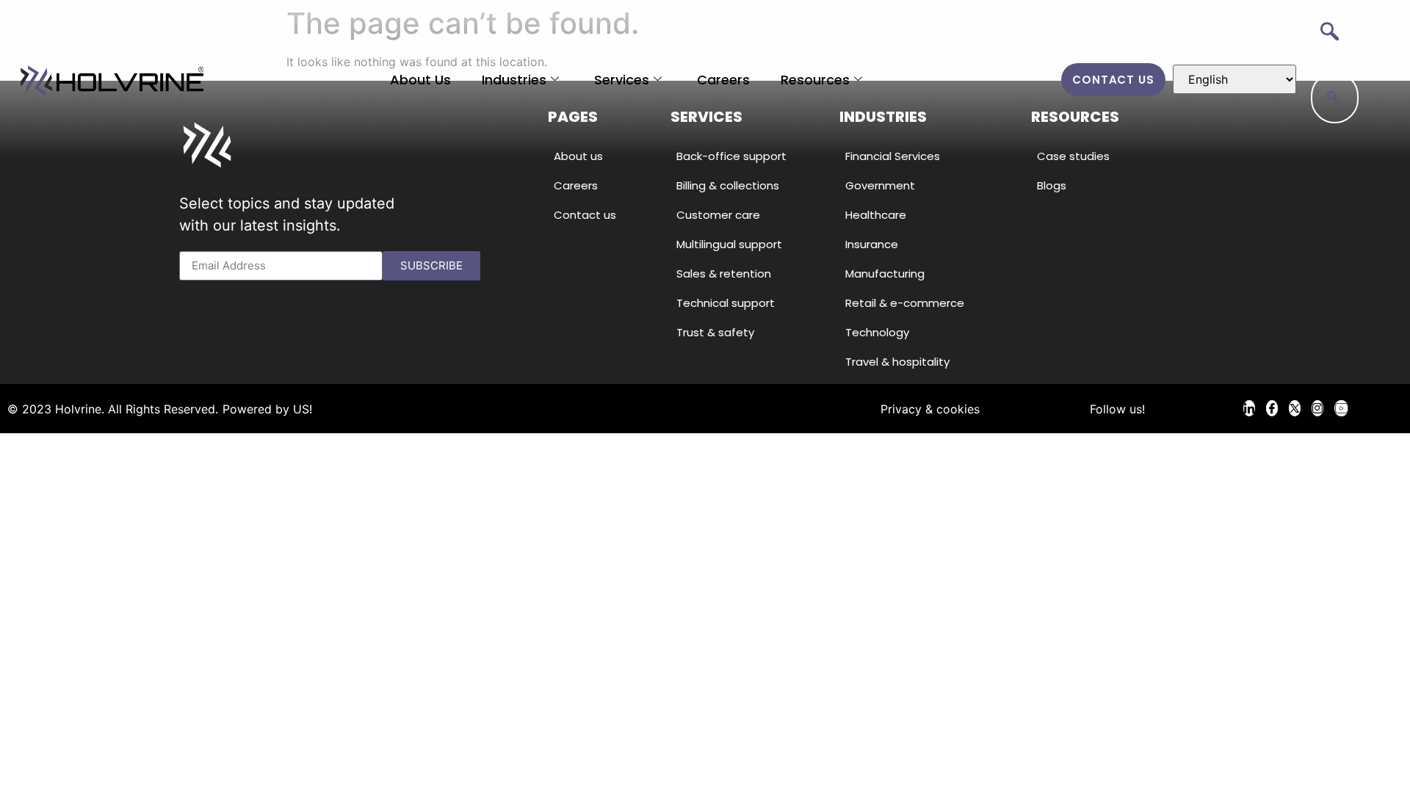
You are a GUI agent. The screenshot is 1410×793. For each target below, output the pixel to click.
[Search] (1333, 97)
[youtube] (1341, 408)
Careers (723, 79)
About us (420, 79)
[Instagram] (1317, 408)
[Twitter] (1295, 408)
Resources (815, 79)
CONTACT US (1113, 79)
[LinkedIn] (1249, 408)
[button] (1329, 33)
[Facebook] (1272, 408)
